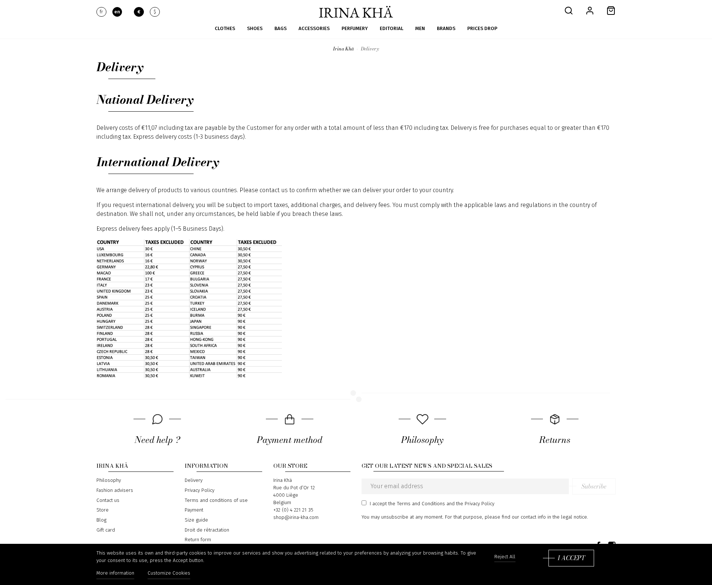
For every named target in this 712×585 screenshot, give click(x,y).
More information (115, 573)
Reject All (504, 557)
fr (101, 12)
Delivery (193, 480)
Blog (101, 520)
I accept (571, 557)
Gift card (105, 530)
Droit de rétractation (207, 530)
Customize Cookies (169, 573)
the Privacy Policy (475, 504)
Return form (198, 540)
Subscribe (593, 486)
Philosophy (108, 480)
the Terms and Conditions (416, 504)
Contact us (107, 500)
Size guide (196, 520)
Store (102, 510)
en (117, 12)
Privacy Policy (199, 490)
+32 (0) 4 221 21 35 (293, 510)
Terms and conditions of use (216, 500)
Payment (194, 510)
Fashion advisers (114, 490)
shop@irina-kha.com (296, 517)
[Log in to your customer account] (589, 10)
